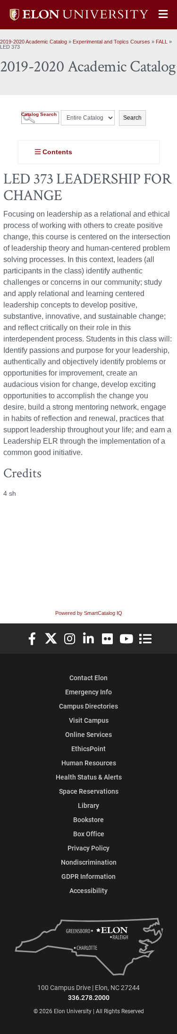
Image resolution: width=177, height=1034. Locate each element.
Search (132, 117)
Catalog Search (39, 114)
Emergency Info (88, 691)
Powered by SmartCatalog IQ (88, 613)
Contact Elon (88, 677)
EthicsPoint (88, 748)
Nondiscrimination (89, 862)
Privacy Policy (88, 847)
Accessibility (88, 890)
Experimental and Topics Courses (111, 41)
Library (88, 805)
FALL (162, 41)
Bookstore (88, 819)
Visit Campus (89, 720)
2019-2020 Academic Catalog (33, 41)
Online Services (88, 734)
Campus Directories (88, 705)
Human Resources (88, 762)
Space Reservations (88, 791)
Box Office (88, 833)
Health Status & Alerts (89, 776)
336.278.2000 (89, 997)
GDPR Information (88, 876)
